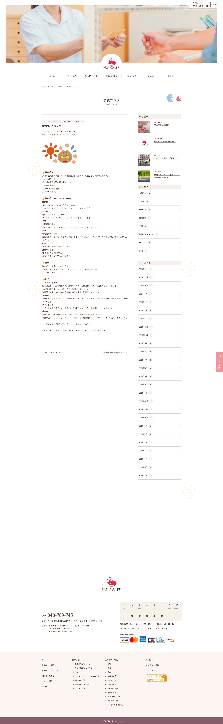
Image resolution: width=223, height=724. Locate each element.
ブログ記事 (150, 670)
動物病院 (67, 121)
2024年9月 (145, 343)
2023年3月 (145, 475)
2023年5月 (145, 458)
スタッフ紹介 (131, 76)
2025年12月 (145, 277)
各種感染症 (112, 676)
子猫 (142, 226)
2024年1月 (145, 392)
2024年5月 (145, 368)
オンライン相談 (152, 665)
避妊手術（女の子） (83, 680)
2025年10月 (145, 285)
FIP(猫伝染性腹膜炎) (115, 704)
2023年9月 (145, 425)
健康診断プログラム (83, 664)
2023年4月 (145, 467)
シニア (56, 121)
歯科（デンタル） (148, 234)
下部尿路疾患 (113, 688)
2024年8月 (145, 351)
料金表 (170, 76)
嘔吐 (109, 664)
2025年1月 (144, 318)
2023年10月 (145, 417)
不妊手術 (144, 209)
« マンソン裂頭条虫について (53, 352)
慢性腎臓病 (112, 692)
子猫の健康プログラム (83, 668)
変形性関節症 (113, 700)
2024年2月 (145, 384)
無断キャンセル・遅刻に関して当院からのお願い (167, 176)
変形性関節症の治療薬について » (115, 352)
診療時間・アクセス (91, 76)
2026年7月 (145, 269)
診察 (143, 250)
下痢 (109, 668)
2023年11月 (145, 409)
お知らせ (144, 193)
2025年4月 (145, 310)
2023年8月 (145, 434)
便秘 (109, 672)
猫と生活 (79, 121)
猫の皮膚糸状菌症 (161, 125)
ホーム (52, 76)
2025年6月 (145, 293)
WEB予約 (150, 659)
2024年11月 (145, 335)
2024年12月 (145, 326)
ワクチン (78, 672)
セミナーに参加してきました (166, 158)
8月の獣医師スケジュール (164, 141)
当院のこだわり (111, 76)
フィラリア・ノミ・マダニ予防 (87, 676)
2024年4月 (145, 376)
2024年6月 (145, 359)
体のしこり (112, 680)
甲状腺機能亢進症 (114, 696)
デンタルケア (80, 688)
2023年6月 (145, 450)
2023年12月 (145, 401)
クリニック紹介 (72, 76)
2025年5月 (145, 302)
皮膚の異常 (112, 684)
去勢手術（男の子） (83, 684)
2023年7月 (145, 442)
